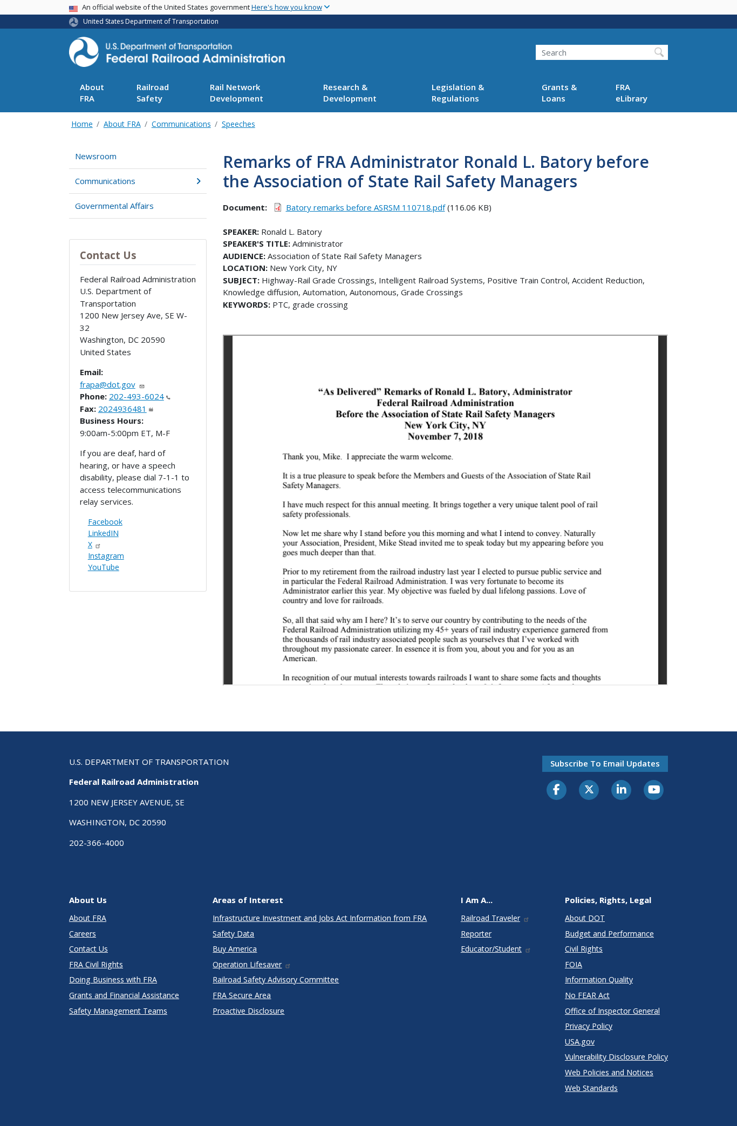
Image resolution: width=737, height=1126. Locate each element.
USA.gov (580, 1041)
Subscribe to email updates (605, 763)
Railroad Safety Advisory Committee (276, 979)
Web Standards (591, 1088)
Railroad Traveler (490, 918)
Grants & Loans (559, 93)
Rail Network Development (236, 93)
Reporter (476, 933)
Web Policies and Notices (609, 1072)
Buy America (235, 949)
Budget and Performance (609, 933)
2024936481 (122, 408)
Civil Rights (584, 949)
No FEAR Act (587, 995)
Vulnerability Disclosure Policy (616, 1057)
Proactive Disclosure (248, 1011)
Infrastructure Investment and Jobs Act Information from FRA (320, 918)
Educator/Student (491, 949)
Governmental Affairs (114, 205)
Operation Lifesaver (247, 964)
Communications (181, 124)
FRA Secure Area (242, 995)
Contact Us (88, 949)
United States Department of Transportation (151, 21)
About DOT (585, 918)
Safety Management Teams (118, 1011)
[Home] (177, 55)
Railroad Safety (153, 93)
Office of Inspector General (612, 1011)
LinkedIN (103, 533)
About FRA (92, 93)
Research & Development (350, 93)
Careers (82, 933)
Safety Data (233, 933)
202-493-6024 (136, 396)
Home (82, 124)
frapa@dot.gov (107, 384)
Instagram (106, 556)
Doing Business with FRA (113, 979)
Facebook (105, 522)
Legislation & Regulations (458, 93)
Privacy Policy (588, 1026)
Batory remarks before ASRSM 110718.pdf (365, 207)
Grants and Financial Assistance (124, 995)
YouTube (103, 567)
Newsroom (96, 156)
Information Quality (599, 979)
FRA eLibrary (631, 93)
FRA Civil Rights (96, 964)
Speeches (238, 124)
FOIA (573, 964)
